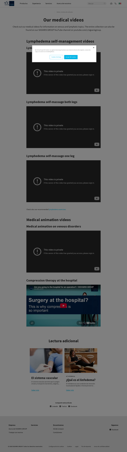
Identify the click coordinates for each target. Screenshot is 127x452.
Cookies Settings (56, 57)
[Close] (93, 47)
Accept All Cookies (71, 57)
